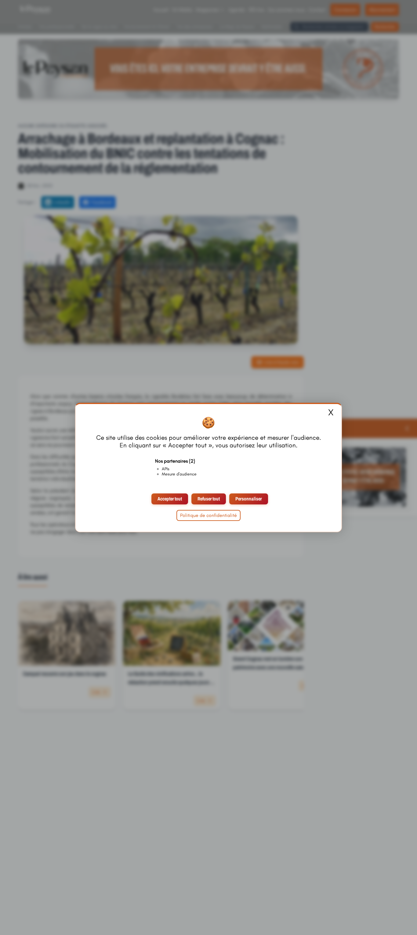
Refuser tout (209, 498)
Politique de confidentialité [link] (208, 515)
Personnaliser (248, 498)
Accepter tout (170, 498)
